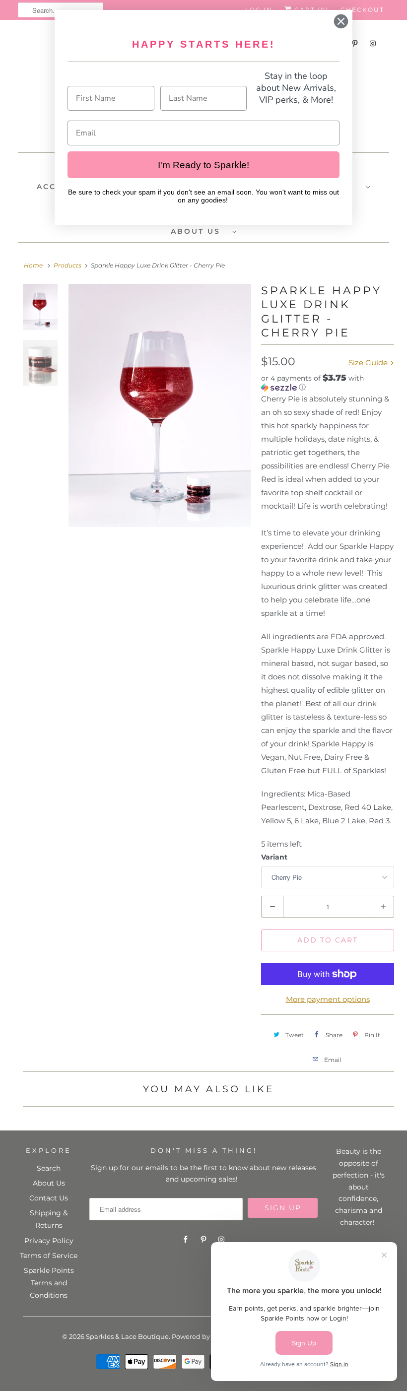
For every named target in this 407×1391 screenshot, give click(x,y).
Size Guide (369, 362)
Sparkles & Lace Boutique (127, 1336)
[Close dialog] (341, 21)
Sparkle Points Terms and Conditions (49, 1283)
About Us (49, 1183)
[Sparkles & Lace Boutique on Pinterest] (203, 1239)
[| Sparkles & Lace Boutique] (159, 406)
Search (49, 1168)
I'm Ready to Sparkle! (203, 165)
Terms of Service (48, 1255)
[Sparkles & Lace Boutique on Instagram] (372, 43)
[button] (327, 382)
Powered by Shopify (204, 1336)
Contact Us (48, 1197)
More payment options (328, 999)
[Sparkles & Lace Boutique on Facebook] (185, 1239)
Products (67, 265)
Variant (274, 857)
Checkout (362, 9)
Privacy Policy (48, 1240)
